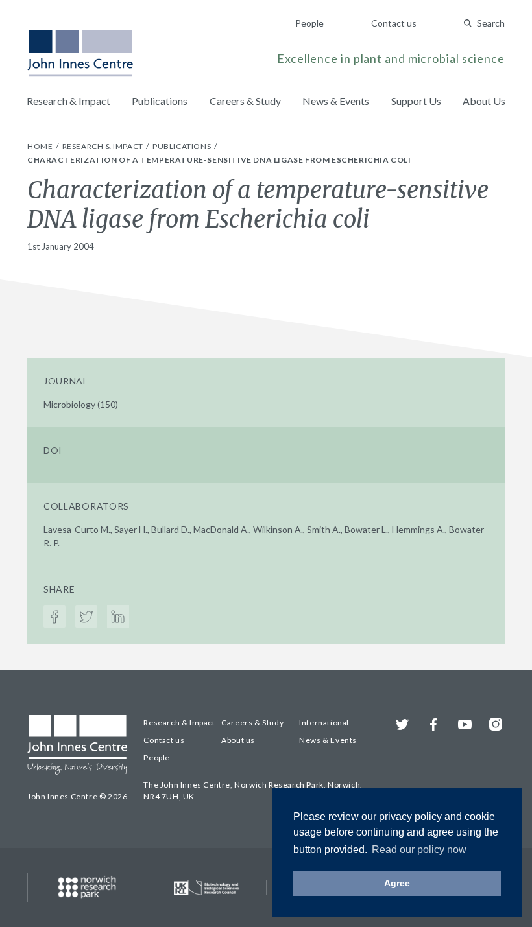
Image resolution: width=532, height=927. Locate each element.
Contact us (394, 23)
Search (491, 23)
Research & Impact (68, 101)
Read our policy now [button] (419, 849)
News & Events (335, 101)
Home (40, 146)
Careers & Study (245, 101)
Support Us (416, 101)
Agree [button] (397, 883)
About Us (484, 101)
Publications (159, 101)
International (324, 722)
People (309, 23)
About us (238, 740)
